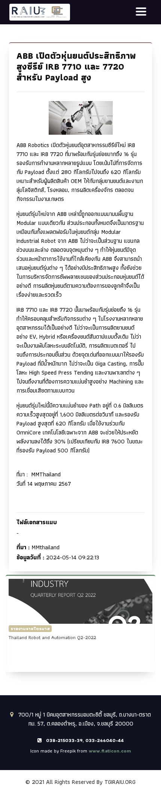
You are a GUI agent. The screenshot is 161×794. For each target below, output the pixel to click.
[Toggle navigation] (141, 11)
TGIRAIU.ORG (120, 782)
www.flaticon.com (110, 751)
